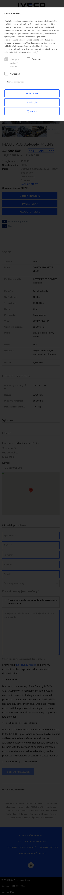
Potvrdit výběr (32, 102)
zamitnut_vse (32, 93)
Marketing (15, 73)
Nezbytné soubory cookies (14, 62)
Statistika (36, 59)
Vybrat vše (32, 111)
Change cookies (12, 13)
